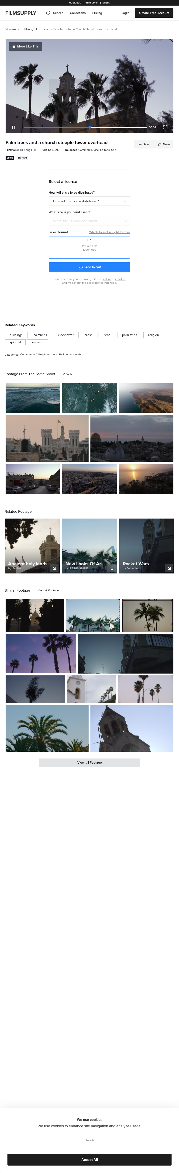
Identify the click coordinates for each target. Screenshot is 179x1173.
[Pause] (13, 127)
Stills (106, 2)
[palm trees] (129, 335)
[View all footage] (48, 590)
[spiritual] (15, 342)
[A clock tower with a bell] (91, 689)
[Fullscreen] (165, 127)
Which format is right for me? (109, 232)
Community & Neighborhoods (39, 354)
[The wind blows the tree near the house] (35, 689)
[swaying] (37, 342)
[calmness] (40, 335)
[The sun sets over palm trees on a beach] (146, 479)
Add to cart (93, 267)
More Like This (28, 46)
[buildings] (16, 335)
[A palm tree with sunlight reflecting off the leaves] (47, 728)
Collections (78, 13)
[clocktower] (65, 335)
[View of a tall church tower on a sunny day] (131, 728)
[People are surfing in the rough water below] (89, 398)
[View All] (68, 374)
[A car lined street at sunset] (33, 479)
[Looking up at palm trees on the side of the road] (145, 689)
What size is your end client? (76, 221)
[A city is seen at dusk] (131, 438)
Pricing (97, 13)
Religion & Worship (71, 354)
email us (120, 279)
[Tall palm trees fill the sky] (41, 653)
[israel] (107, 335)
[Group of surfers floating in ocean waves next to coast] (33, 398)
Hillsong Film (31, 29)
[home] (24, 13)
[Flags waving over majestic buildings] (47, 438)
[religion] (154, 335)
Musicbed (75, 2)
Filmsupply (92, 2)
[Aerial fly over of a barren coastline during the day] (146, 398)
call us (107, 279)
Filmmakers (12, 29)
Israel (46, 29)
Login (125, 13)
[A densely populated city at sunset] (89, 479)
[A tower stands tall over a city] (125, 654)
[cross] (88, 335)
